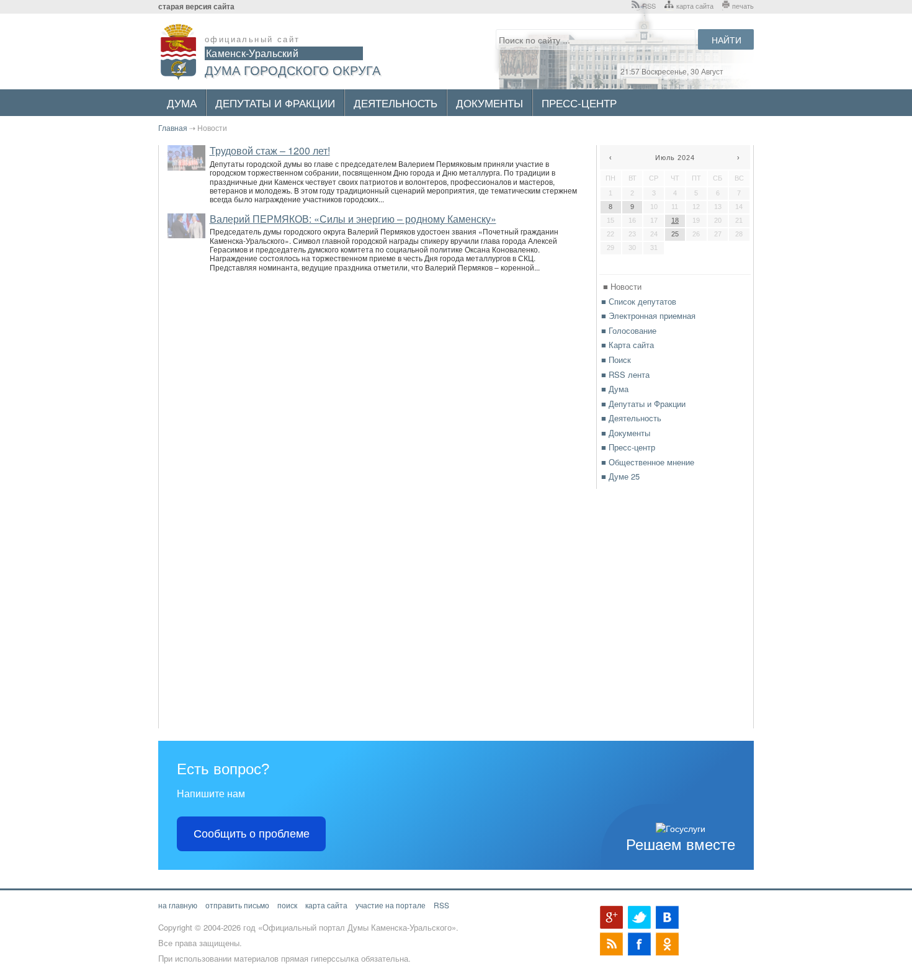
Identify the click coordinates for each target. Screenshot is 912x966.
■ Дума (614, 389)
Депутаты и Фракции (275, 102)
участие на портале (390, 905)
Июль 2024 (675, 157)
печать (743, 6)
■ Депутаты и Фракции (643, 403)
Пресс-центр (579, 102)
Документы (489, 102)
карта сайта (694, 6)
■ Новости (622, 286)
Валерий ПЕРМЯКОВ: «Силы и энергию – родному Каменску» (353, 219)
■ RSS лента (625, 374)
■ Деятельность (631, 418)
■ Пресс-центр (628, 447)
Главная (172, 127)
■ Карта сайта (627, 345)
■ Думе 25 (620, 476)
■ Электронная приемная (648, 315)
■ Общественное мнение (647, 462)
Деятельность (395, 102)
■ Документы (625, 433)
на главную (177, 905)
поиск (287, 905)
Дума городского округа (292, 70)
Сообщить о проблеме (252, 834)
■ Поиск (616, 359)
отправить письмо (237, 905)
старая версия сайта (196, 6)
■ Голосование (628, 330)
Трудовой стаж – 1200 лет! (270, 150)
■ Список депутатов (638, 301)
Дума (182, 102)
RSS (649, 6)
